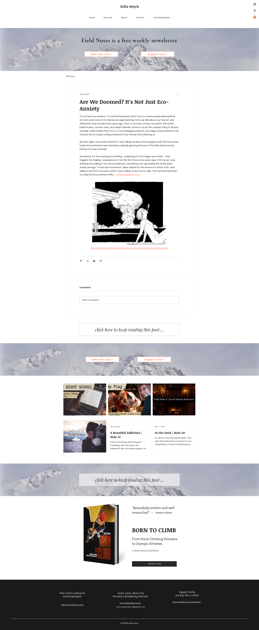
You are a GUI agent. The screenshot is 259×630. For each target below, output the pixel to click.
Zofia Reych (129, 6)
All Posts (70, 76)
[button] (101, 54)
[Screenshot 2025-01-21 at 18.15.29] (254, 10)
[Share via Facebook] (81, 261)
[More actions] (177, 94)
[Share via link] (100, 261)
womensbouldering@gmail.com (130, 609)
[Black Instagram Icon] (254, 4)
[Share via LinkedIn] (94, 261)
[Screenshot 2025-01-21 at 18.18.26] (254, 17)
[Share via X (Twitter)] (87, 261)
